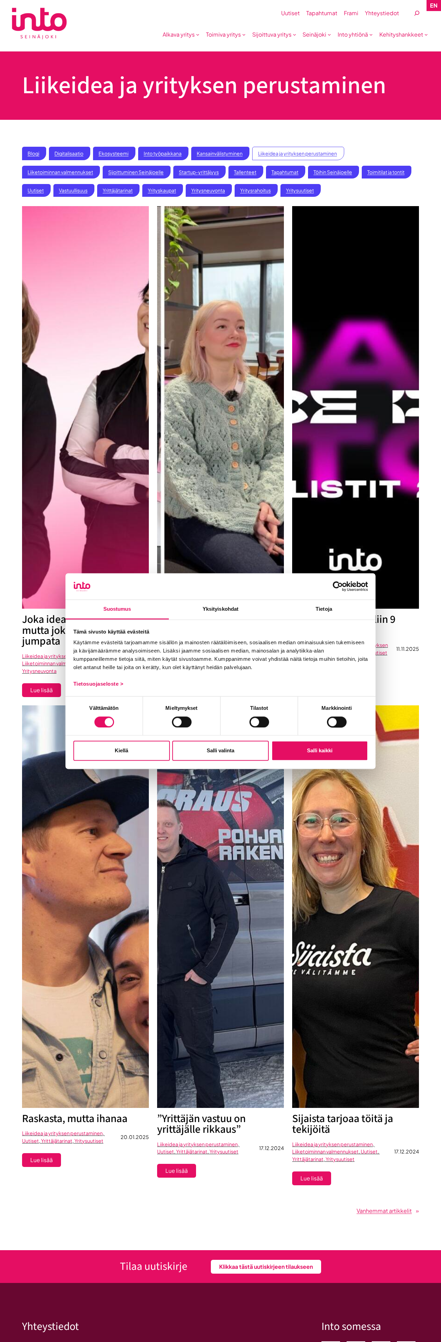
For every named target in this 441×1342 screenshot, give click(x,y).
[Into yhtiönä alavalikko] (371, 34)
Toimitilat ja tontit (385, 172)
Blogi (33, 153)
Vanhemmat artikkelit (388, 1210)
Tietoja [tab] (324, 609)
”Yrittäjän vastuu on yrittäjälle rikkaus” (201, 1124)
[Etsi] (417, 13)
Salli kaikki (319, 751)
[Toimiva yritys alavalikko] (244, 34)
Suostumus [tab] (117, 609)
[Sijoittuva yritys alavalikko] (294, 34)
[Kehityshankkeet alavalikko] (426, 34)
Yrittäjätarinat (118, 190)
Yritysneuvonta (208, 190)
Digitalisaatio (68, 153)
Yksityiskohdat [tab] (220, 609)
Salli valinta (220, 751)
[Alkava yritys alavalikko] (197, 34)
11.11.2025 (407, 649)
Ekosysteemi (114, 153)
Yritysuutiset (300, 190)
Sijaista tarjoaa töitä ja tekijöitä (342, 1124)
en (434, 5)
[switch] (182, 721)
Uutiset (36, 190)
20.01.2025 (135, 1137)
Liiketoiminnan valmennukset (60, 172)
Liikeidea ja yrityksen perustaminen (297, 153)
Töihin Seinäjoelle (333, 172)
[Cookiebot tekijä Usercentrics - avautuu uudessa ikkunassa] (338, 586)
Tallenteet (245, 172)
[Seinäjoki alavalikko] (329, 34)
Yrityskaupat (162, 190)
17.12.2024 (271, 1148)
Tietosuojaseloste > (98, 684)
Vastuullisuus (73, 190)
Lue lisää (45, 691)
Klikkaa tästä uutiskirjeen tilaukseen (266, 1266)
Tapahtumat (284, 172)
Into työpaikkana (163, 153)
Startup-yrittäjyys (199, 172)
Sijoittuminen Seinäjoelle (136, 172)
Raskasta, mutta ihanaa (74, 1118)
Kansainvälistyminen (220, 153)
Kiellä (121, 751)
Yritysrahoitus (255, 190)
